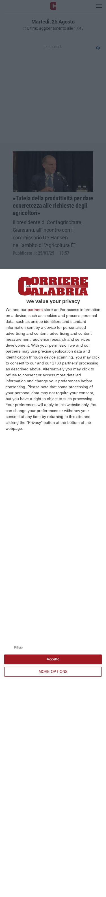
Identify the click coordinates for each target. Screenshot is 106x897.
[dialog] (53, 583)
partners (35, 310)
